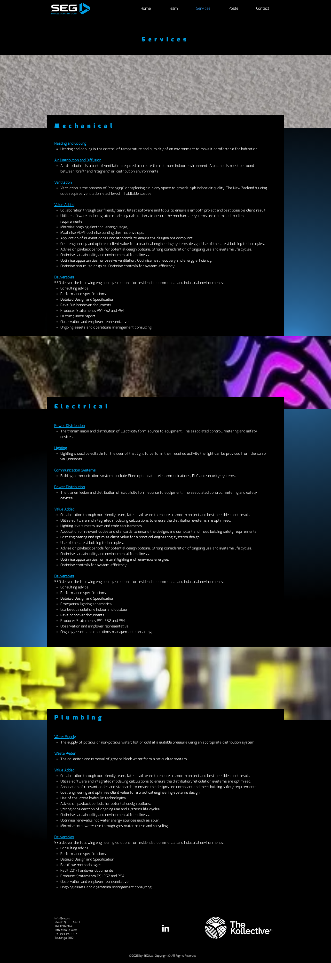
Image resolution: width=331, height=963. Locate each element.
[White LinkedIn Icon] (165, 928)
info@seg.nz (63, 918)
